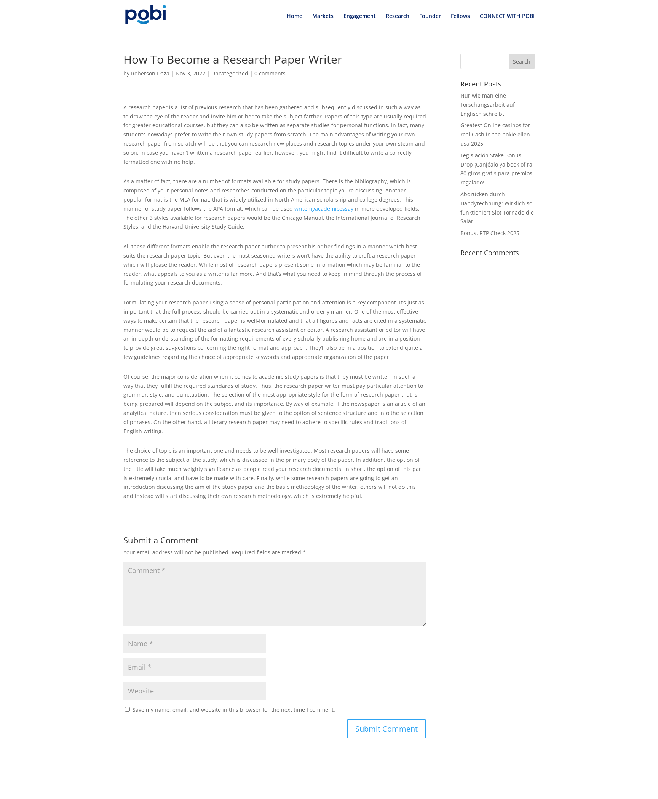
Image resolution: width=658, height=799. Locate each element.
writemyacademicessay (323, 208)
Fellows (460, 16)
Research (397, 16)
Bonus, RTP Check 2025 (489, 233)
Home (294, 16)
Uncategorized (229, 73)
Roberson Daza (150, 73)
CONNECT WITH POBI (507, 16)
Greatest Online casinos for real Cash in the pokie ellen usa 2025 (495, 134)
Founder (430, 16)
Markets (323, 16)
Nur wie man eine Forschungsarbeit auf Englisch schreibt (487, 104)
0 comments (270, 73)
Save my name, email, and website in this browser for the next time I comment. (234, 709)
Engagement (359, 16)
